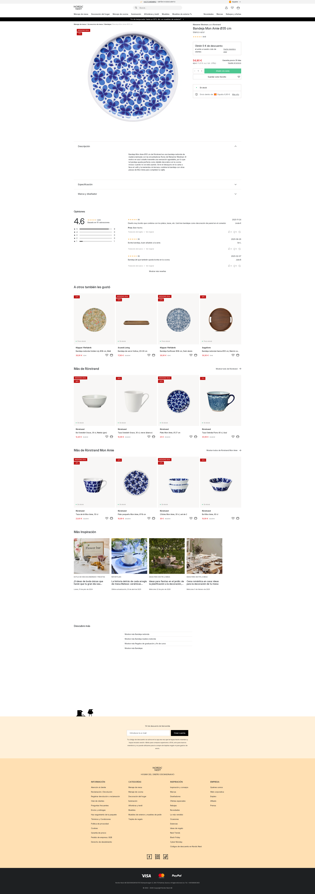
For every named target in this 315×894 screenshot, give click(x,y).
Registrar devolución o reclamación (105, 796)
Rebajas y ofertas (233, 14)
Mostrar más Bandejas (134, 648)
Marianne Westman (200, 24)
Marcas (220, 14)
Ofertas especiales (178, 801)
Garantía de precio (98, 833)
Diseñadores (175, 796)
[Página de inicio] (78, 8)
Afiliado (213, 801)
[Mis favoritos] (232, 8)
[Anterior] (82, 77)
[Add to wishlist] (107, 355)
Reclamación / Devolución (101, 792)
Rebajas (173, 805)
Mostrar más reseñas (157, 271)
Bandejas (107, 24)
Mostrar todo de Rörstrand (226, 369)
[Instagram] (157, 856)
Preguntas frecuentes (100, 805)
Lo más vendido (176, 815)
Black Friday (175, 837)
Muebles (165, 14)
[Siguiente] (183, 77)
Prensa (213, 805)
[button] (199, 37)
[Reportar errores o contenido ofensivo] (239, 232)
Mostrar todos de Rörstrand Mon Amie (222, 450)
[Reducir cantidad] (194, 71)
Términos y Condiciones (101, 819)
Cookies (94, 828)
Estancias (174, 824)
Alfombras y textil (151, 14)
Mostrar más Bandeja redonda (137, 634)
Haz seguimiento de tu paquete (104, 815)
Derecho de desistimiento (101, 842)
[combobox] (235, 2)
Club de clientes (97, 801)
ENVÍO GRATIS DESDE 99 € (159, 2)
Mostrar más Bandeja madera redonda (140, 639)
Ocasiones (174, 819)
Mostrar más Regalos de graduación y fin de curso (145, 643)
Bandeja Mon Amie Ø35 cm (123, 24)
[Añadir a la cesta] (111, 354)
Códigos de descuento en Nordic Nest (186, 846)
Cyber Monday (176, 842)
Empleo (213, 796)
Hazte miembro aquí (229, 50)
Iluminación (136, 14)
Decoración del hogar (100, 14)
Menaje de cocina (120, 14)
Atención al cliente (98, 787)
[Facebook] (149, 856)
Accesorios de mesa (95, 24)
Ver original (150, 232)
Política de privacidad (100, 824)
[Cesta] (238, 8)
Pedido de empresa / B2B (101, 837)
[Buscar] (136, 8)
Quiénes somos (216, 787)
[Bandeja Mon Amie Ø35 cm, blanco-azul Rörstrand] (133, 76)
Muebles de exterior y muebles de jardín (145, 815)
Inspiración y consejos (179, 787)
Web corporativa (217, 792)
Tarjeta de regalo (135, 819)
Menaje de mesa (81, 14)
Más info (235, 94)
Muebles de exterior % (182, 14)
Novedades (209, 14)
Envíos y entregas (98, 810)
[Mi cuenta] (226, 8)
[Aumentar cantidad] (201, 71)
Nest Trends (175, 833)
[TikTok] (166, 856)
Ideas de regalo (176, 828)
